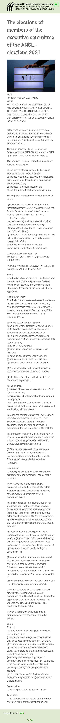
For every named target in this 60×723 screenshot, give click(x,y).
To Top (30, 720)
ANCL (21, 713)
